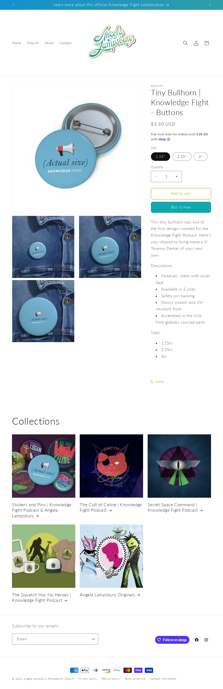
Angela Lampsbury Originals (107, 594)
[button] (185, 43)
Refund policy (111, 678)
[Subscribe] (93, 639)
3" (200, 156)
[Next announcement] (210, 4)
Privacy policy (88, 678)
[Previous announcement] (13, 4)
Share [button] (159, 381)
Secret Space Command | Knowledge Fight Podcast (173, 507)
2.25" (182, 156)
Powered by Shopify (61, 678)
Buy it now (181, 207)
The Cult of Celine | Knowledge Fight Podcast (111, 507)
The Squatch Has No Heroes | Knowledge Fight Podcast (41, 597)
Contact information (163, 678)
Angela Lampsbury (35, 678)
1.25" (160, 156)
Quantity (157, 167)
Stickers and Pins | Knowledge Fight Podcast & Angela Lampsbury (41, 510)
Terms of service (135, 678)
